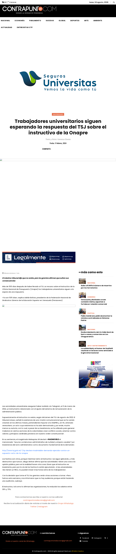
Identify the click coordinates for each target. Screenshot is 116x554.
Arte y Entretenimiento (97, 345)
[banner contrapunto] (38, 265)
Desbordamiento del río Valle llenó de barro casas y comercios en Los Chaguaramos (97, 334)
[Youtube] (80, 541)
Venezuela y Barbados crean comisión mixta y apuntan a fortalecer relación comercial (94, 302)
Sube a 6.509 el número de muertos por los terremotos (96, 286)
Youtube (85, 541)
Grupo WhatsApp (66, 503)
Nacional (91, 283)
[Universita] (58, 99)
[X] (59, 149)
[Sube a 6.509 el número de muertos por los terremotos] (82, 281)
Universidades (58, 114)
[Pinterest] (64, 149)
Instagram (42, 506)
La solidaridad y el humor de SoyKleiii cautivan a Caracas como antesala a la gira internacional (97, 350)
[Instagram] (92, 538)
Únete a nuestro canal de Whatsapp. (20, 541)
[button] (113, 2)
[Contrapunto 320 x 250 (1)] (96, 390)
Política (90, 313)
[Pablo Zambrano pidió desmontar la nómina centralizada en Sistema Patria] (82, 311)
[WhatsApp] (69, 149)
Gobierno (91, 297)
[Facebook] (54, 149)
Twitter (33, 506)
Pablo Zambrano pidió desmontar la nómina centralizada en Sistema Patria (96, 318)
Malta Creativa (78, 551)
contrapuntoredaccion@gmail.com (39, 500)
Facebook (85, 538)
